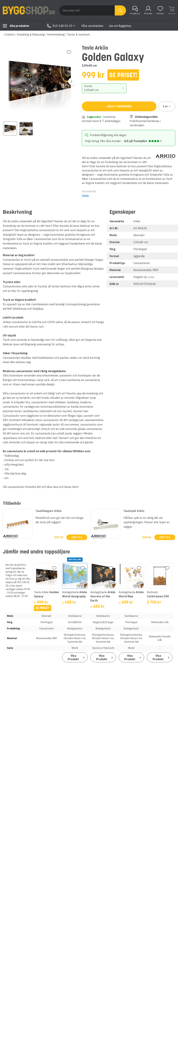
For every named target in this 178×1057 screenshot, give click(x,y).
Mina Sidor (148, 13)
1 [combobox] (165, 106)
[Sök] (120, 10)
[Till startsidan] (29, 10)
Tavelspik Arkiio (133, 511)
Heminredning (56, 34)
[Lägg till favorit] (69, 52)
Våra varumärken (92, 25)
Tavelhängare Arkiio (48, 511)
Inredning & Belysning (31, 34)
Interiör (10, 34)
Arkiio (85, 195)
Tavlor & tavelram (78, 34)
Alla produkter (20, 25)
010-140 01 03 (62, 25)
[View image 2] (26, 128)
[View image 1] (10, 128)
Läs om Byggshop (120, 25)
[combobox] (104, 88)
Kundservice (135, 13)
